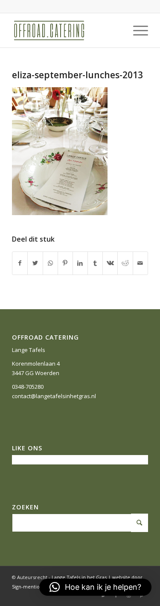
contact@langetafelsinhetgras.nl (54, 396)
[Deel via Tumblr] (95, 263)
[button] (95, 587)
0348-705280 (28, 386)
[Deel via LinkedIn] (80, 263)
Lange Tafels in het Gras (79, 577)
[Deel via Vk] (110, 263)
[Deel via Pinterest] (65, 263)
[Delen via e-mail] (140, 263)
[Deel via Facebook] (19, 263)
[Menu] (136, 30)
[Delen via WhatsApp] (50, 263)
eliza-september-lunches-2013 (77, 75)
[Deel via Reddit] (125, 263)
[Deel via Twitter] (35, 263)
